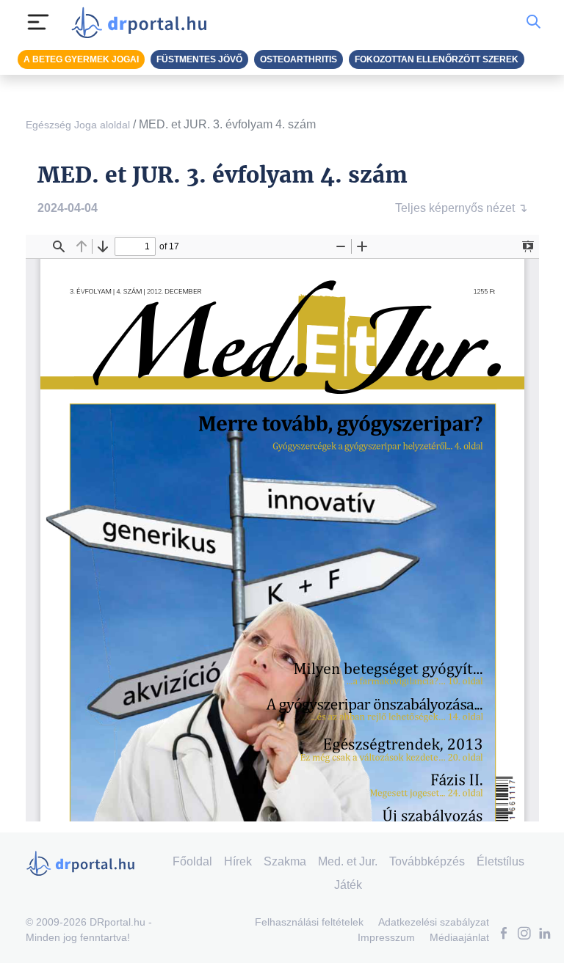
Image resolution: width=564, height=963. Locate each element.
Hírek (238, 861)
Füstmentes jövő (199, 59)
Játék (348, 885)
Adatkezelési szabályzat (433, 922)
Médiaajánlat (459, 937)
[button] (504, 935)
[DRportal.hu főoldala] (143, 22)
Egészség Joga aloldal (78, 125)
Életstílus (500, 861)
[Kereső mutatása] (533, 22)
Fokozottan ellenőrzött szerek (436, 59)
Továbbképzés (427, 861)
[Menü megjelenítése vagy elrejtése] (38, 22)
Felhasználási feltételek (309, 922)
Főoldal (192, 861)
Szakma (285, 861)
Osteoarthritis (298, 59)
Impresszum (386, 937)
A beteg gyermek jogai (81, 59)
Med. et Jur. (347, 861)
